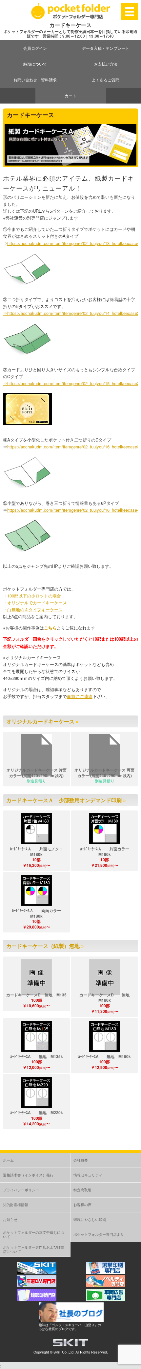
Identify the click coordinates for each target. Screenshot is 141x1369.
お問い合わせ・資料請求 (35, 79)
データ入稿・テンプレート (105, 48)
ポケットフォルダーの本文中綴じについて (33, 1234)
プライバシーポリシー (21, 1189)
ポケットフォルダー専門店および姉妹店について (33, 1249)
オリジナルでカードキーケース (37, 602)
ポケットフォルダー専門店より (98, 1234)
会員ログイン (35, 48)
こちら (50, 627)
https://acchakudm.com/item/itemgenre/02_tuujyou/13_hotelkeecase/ (72, 243)
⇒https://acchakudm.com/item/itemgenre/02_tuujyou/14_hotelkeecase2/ (72, 313)
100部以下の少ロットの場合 (34, 596)
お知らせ (10, 1219)
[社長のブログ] (71, 1320)
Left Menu (129, 11)
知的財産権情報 (15, 1204)
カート (70, 95)
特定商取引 (82, 1189)
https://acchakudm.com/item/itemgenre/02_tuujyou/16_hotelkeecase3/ (74, 446)
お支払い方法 (105, 64)
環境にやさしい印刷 (89, 1219)
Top (135, 1363)
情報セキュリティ (87, 1174)
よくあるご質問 (105, 79)
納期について (35, 64)
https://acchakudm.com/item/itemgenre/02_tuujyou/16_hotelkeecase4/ (74, 510)
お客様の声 (82, 1204)
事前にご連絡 (79, 696)
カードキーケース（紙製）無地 (43, 946)
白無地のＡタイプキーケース (35, 609)
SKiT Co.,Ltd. (63, 1351)
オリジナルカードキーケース (40, 721)
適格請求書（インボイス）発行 (28, 1174)
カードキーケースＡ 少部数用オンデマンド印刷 (64, 800)
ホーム (8, 1160)
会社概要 (80, 1160)
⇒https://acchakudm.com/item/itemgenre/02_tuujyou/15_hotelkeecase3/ (72, 383)
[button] (36, 828)
